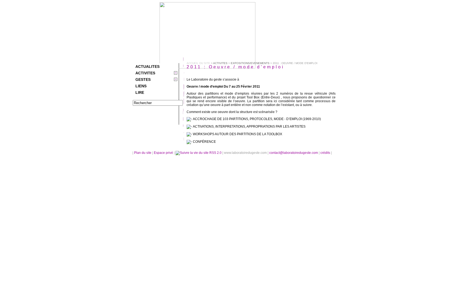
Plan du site (142, 153)
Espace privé (164, 153)
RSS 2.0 (215, 153)
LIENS (141, 86)
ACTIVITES (145, 73)
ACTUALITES (147, 66)
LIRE (139, 92)
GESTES (143, 79)
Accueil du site (198, 63)
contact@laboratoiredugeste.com (294, 153)
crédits (325, 153)
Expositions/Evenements (250, 63)
